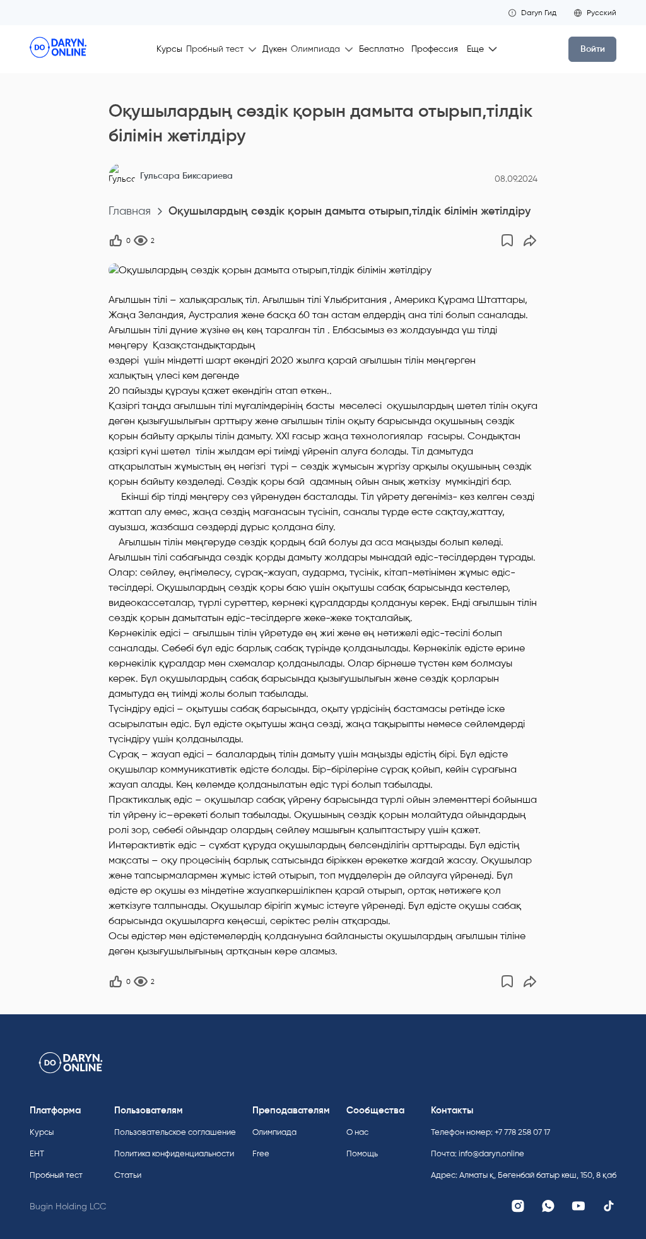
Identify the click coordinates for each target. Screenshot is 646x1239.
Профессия (434, 49)
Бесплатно (381, 49)
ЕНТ (37, 1153)
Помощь (362, 1153)
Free (260, 1153)
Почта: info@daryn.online (477, 1153)
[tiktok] (608, 1206)
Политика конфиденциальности (174, 1153)
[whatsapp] (548, 1206)
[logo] (58, 49)
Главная (130, 211)
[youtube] (578, 1206)
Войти (592, 49)
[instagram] (518, 1206)
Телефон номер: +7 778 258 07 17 (490, 1132)
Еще (475, 49)
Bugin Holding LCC (68, 1206)
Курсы (169, 49)
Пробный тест (56, 1175)
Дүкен (274, 49)
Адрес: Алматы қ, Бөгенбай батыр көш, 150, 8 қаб (523, 1175)
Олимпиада (274, 1132)
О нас (357, 1132)
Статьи (127, 1175)
